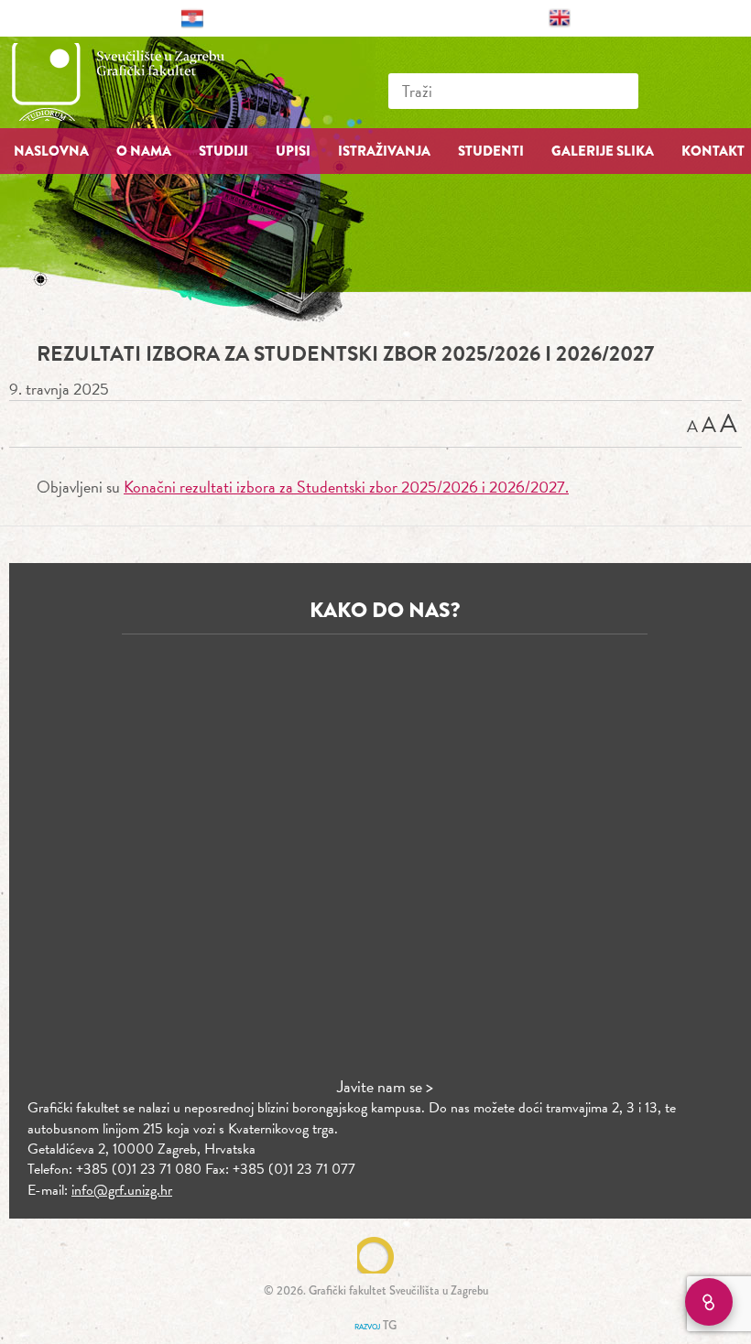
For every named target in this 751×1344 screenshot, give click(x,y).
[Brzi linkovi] (709, 1302)
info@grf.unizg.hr (121, 1190)
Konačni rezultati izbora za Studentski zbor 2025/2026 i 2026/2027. (346, 486)
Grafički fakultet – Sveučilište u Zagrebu (137, 82)
